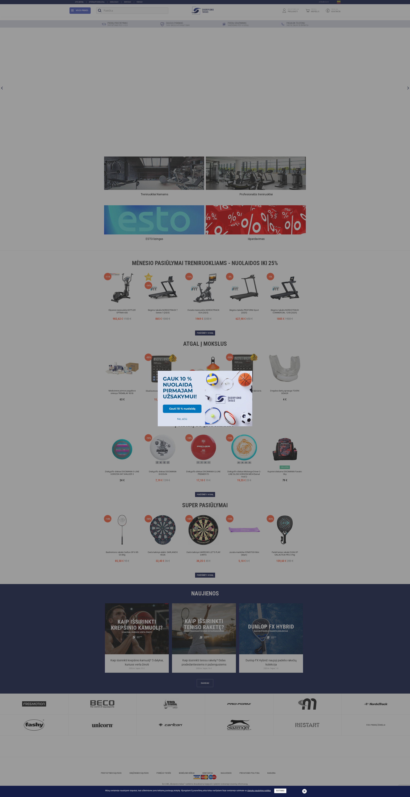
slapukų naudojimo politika (259, 790)
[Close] (248, 374)
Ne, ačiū (182, 418)
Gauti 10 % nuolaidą (182, 408)
